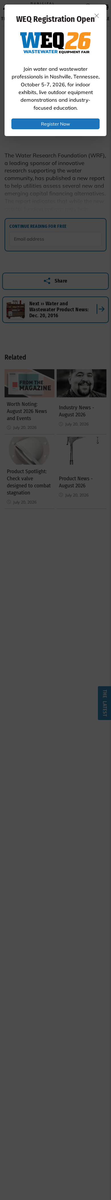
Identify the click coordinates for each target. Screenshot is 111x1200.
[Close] (97, 15)
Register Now (55, 124)
